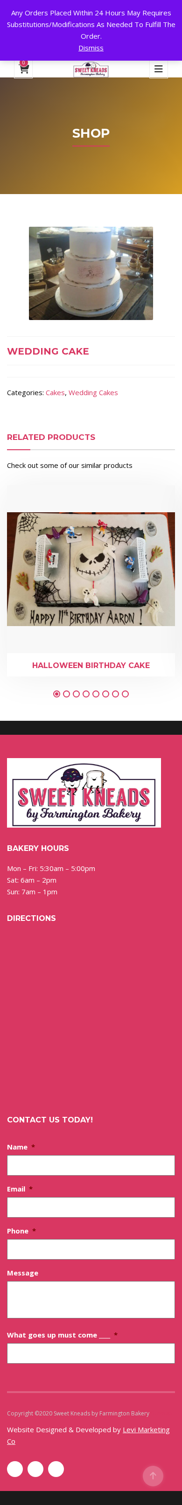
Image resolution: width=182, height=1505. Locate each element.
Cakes (55, 392)
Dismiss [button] (91, 47)
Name (21, 1146)
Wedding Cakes (93, 392)
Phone (21, 1230)
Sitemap (161, 1413)
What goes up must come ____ (62, 1334)
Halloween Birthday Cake (91, 665)
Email (20, 1188)
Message (22, 1272)
